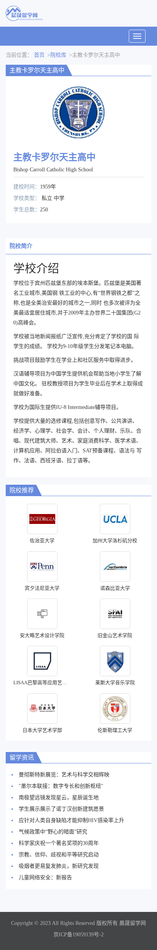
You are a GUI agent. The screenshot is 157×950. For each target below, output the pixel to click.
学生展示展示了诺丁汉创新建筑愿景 (61, 809)
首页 (39, 55)
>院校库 (56, 55)
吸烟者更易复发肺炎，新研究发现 (59, 866)
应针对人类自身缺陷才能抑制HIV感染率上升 (71, 820)
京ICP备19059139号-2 (78, 934)
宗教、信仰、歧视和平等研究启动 (59, 854)
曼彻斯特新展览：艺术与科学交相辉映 (64, 775)
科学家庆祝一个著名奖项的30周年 (59, 843)
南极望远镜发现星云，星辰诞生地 (59, 797)
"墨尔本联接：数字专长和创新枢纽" (61, 786)
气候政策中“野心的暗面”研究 (53, 832)
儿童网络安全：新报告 (45, 877)
